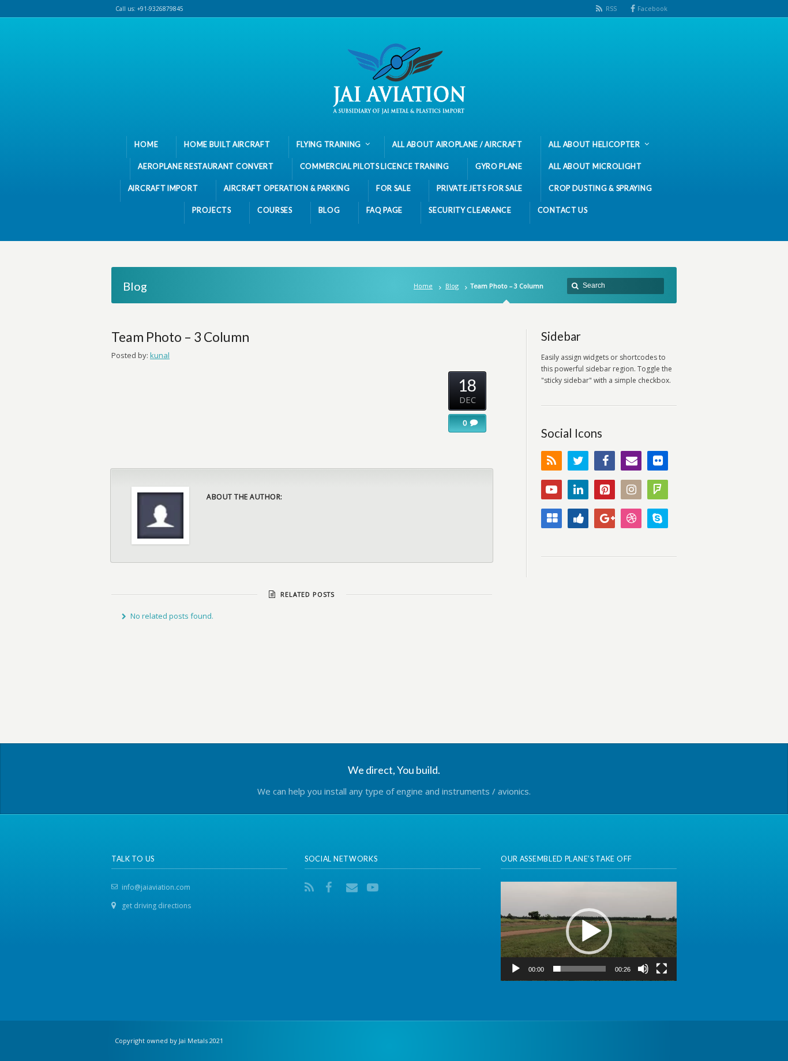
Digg (578, 518)
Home (423, 285)
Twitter (578, 461)
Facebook (652, 8)
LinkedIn (578, 489)
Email (631, 461)
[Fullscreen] (661, 969)
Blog (452, 285)
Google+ (604, 518)
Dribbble (631, 518)
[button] (589, 931)
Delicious (551, 518)
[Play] (515, 969)
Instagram (631, 489)
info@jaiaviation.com (156, 887)
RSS (611, 8)
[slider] (579, 969)
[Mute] (643, 969)
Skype (657, 518)
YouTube (551, 489)
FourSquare (657, 489)
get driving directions (156, 905)
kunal (160, 355)
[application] (589, 931)
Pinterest (604, 489)
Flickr (657, 461)
